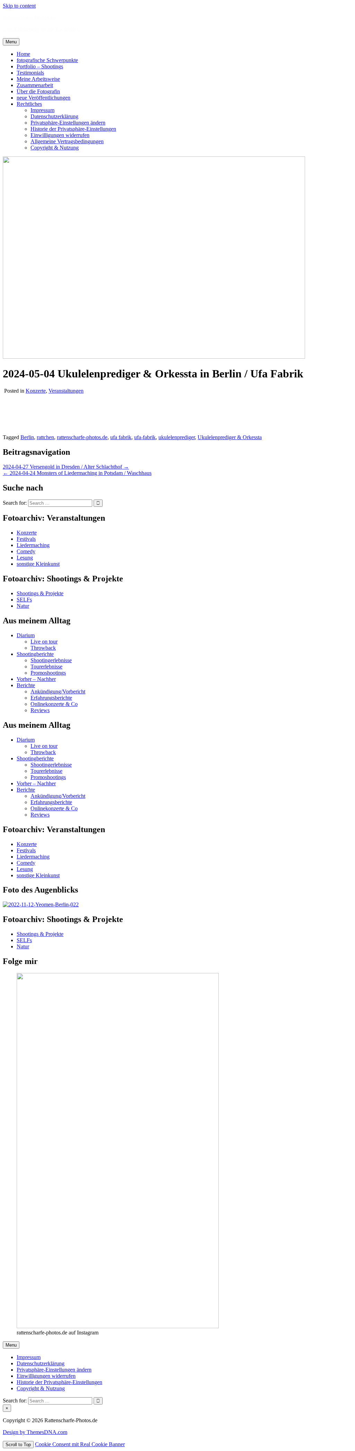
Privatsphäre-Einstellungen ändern (68, 123)
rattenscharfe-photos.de (82, 437)
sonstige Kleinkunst (38, 564)
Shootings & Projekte (40, 593)
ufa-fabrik (145, 437)
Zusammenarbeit (35, 85)
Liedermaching (33, 545)
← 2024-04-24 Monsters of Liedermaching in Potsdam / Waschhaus (77, 473)
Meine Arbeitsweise (38, 79)
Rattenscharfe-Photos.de (29, 17)
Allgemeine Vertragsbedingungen (67, 141)
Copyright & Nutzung (55, 148)
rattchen (45, 437)
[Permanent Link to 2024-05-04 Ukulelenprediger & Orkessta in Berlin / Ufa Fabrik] (154, 357)
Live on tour (44, 642)
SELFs (24, 600)
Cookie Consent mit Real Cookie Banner (80, 1444)
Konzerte (36, 391)
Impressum (42, 110)
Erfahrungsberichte (51, 698)
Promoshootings (48, 673)
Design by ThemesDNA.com (35, 1432)
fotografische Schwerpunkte (47, 60)
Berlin (27, 437)
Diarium (26, 635)
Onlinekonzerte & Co (54, 704)
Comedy (26, 551)
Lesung (25, 558)
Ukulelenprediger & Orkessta (230, 437)
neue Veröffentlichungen (43, 98)
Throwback (43, 648)
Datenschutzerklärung (54, 116)
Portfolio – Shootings (40, 66)
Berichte (26, 685)
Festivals (26, 539)
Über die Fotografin (38, 91)
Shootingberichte (35, 654)
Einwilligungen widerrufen (60, 135)
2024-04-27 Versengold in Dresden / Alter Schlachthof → (66, 467)
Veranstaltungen (66, 391)
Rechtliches (29, 104)
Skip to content (19, 6)
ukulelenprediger (176, 437)
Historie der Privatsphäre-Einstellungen (73, 129)
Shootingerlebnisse (51, 660)
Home (23, 54)
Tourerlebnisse (46, 666)
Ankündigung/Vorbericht (58, 691)
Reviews (40, 710)
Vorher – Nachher (36, 679)
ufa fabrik (120, 437)
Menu (11, 41)
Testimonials (30, 73)
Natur (23, 606)
